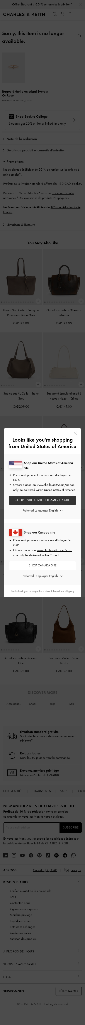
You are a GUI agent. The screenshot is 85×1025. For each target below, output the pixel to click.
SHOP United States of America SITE (42, 500)
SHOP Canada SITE (42, 565)
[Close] (75, 433)
